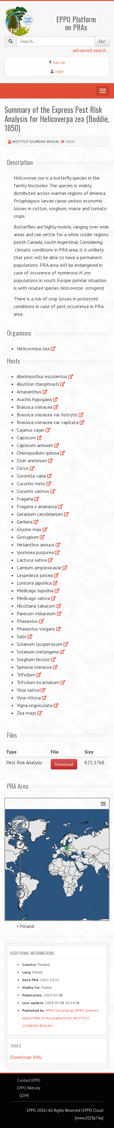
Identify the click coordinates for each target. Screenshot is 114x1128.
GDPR (23, 1095)
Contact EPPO (28, 1080)
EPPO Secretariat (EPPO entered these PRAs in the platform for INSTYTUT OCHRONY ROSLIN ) (60, 1018)
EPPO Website (28, 1088)
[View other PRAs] (53, 348)
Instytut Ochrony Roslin (35, 141)
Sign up (59, 62)
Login (59, 71)
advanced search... (91, 50)
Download (64, 764)
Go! (102, 41)
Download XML (26, 1057)
